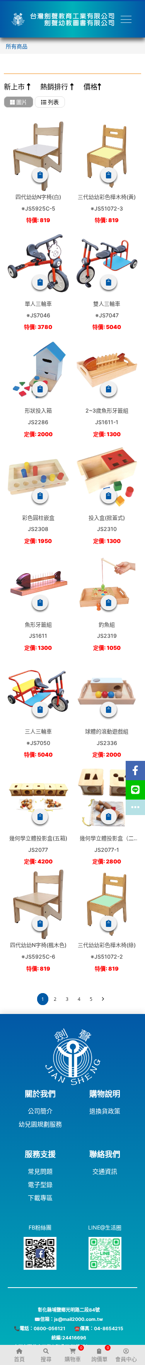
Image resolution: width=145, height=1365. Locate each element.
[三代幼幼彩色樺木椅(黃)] (107, 156)
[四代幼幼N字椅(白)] (38, 156)
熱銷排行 (55, 87)
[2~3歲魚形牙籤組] (107, 370)
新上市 (15, 87)
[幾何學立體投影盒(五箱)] (38, 797)
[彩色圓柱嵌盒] (38, 477)
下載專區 (40, 1198)
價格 (90, 87)
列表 (52, 102)
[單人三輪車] (38, 263)
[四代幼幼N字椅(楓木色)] (38, 904)
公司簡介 (40, 1111)
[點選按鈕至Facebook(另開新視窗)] (135, 770)
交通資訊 (104, 1171)
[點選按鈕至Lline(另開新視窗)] (135, 790)
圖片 (21, 102)
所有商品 (16, 46)
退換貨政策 (104, 1111)
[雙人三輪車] (107, 263)
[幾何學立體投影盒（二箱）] (107, 797)
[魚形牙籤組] (38, 584)
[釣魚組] (107, 584)
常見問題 (40, 1171)
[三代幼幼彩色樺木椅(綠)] (107, 904)
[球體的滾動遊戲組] (107, 691)
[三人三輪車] (38, 691)
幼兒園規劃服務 (40, 1124)
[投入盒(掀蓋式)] (107, 477)
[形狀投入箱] (38, 370)
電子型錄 (40, 1185)
